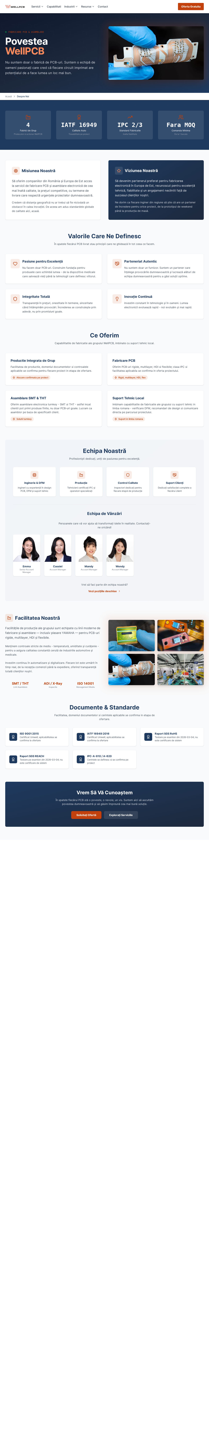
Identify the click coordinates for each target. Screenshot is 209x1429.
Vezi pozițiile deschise (102, 591)
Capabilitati (54, 6)
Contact (103, 6)
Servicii (35, 6)
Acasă (8, 96)
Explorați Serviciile (121, 815)
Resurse (86, 6)
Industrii (69, 6)
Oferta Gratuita (191, 6)
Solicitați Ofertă (86, 815)
